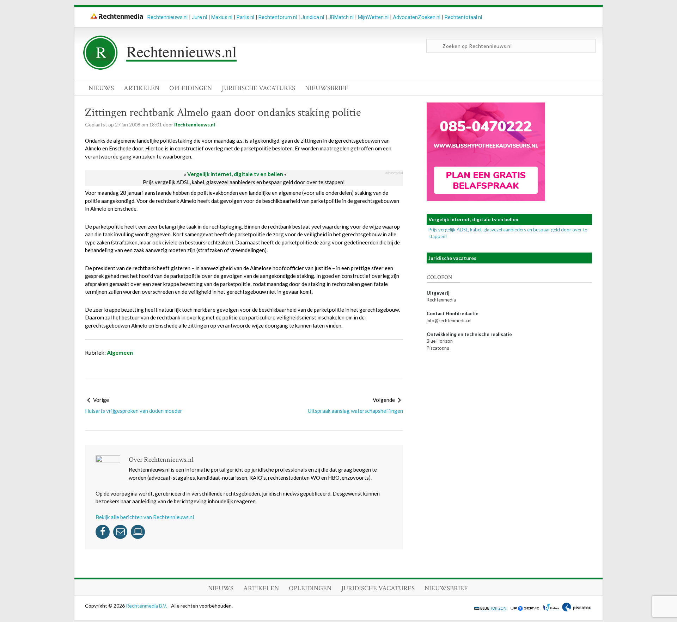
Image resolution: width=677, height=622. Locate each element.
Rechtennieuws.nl (167, 17)
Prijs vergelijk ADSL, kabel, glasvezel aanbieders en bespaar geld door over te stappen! (244, 182)
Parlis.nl (245, 17)
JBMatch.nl (341, 17)
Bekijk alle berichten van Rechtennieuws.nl (145, 517)
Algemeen (120, 352)
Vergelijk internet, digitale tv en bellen (235, 174)
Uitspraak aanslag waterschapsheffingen (355, 411)
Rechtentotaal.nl (463, 17)
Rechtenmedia (441, 300)
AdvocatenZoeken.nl (416, 17)
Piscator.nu (438, 348)
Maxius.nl (221, 17)
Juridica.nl (312, 17)
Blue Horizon (440, 341)
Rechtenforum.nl (277, 17)
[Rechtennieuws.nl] (160, 68)
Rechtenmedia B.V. (147, 606)
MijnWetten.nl (373, 17)
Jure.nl (199, 17)
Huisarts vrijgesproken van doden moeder (133, 411)
